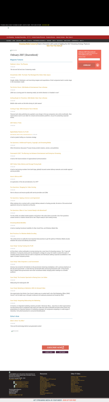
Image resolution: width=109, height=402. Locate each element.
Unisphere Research (75, 391)
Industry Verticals (60, 37)
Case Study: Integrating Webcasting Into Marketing (25, 300)
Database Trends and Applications (78, 376)
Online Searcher (74, 385)
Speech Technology (75, 388)
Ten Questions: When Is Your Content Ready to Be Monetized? (28, 210)
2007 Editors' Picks (15, 123)
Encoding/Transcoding (20, 37)
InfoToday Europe (75, 383)
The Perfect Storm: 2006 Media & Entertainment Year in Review (28, 87)
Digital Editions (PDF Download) (48, 379)
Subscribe (18, 40)
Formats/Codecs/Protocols (38, 37)
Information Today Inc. (14, 379)
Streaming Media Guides (45, 386)
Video (53, 40)
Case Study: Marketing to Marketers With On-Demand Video (27, 288)
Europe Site (25, 25)
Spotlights (42, 391)
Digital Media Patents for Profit (19, 132)
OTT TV (29, 37)
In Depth (29, 40)
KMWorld (73, 384)
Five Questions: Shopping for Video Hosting (23, 187)
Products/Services (50, 37)
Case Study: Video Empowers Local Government (24, 262)
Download (86, 65)
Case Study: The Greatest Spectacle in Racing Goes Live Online (28, 277)
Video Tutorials (43, 381)
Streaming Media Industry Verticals (48, 385)
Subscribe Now (54, 347)
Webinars (49, 40)
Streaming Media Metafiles (18, 223)
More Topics (69, 37)
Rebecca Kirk (20, 134)
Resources (59, 40)
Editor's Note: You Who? (17, 321)
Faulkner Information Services (77, 380)
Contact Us (42, 394)
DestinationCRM (74, 377)
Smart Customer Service (76, 386)
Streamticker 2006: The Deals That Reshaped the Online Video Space (30, 75)
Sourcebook (45, 25)
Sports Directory (35, 25)
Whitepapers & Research (39, 40)
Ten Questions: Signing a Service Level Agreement (25, 198)
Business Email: (82, 56)
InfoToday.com (74, 381)
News (24, 40)
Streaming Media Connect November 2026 (10, 25)
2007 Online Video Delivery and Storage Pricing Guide (25, 164)
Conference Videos (44, 380)
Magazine (43, 377)
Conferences (75, 40)
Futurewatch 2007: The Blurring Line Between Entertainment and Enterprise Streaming (35, 153)
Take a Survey (67, 40)
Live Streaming (10, 37)
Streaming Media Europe (76, 389)
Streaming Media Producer (77, 390)
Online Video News (44, 390)
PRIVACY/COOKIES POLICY (15, 395)
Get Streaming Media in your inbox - (54, 400)
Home (13, 40)
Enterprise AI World (75, 379)
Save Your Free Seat (53, 46)
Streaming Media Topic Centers (47, 384)
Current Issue (48, 352)
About (81, 40)
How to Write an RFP (16, 176)
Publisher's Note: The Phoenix (19, 64)
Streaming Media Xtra (45, 383)
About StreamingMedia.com (46, 393)
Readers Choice (43, 388)
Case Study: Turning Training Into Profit (21, 246)
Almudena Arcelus (27, 134)
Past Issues (62, 352)
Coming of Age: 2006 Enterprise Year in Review (24, 109)
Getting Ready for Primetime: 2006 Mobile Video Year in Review (28, 98)
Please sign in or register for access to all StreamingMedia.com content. (87, 54)
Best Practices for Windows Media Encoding (23, 233)
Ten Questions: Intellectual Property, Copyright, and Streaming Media (30, 143)
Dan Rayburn (13, 134)
